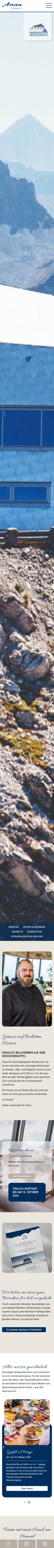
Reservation (34, 931)
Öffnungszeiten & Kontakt (27, 936)
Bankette (17, 931)
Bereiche (14, 927)
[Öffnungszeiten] (8, 1544)
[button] (3, 1447)
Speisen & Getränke (34, 927)
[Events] (45, 1544)
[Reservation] (27, 1544)
